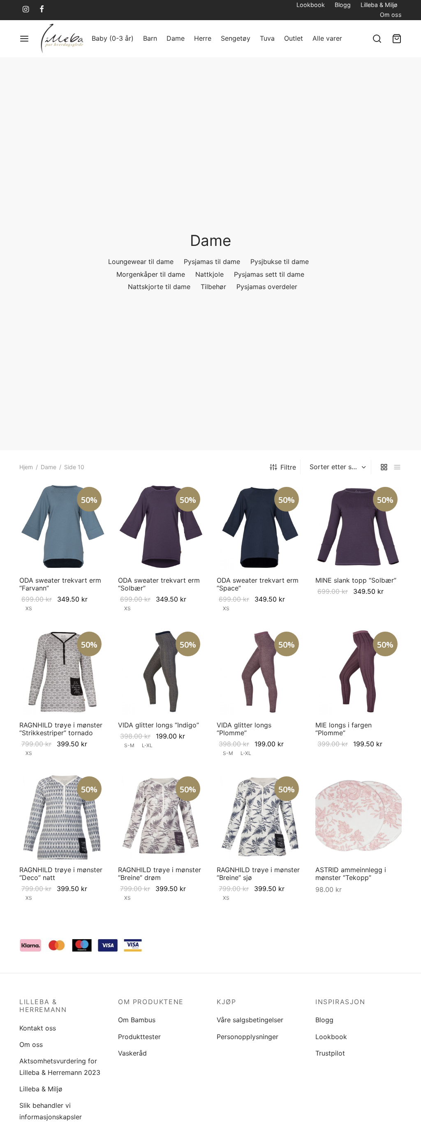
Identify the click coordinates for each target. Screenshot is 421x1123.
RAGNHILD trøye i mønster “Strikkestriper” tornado (60, 729)
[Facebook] (41, 9)
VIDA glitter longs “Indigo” (158, 725)
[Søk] (377, 39)
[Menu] (24, 38)
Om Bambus (136, 1020)
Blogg (343, 4)
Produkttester (139, 1037)
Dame (176, 38)
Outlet (293, 38)
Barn (150, 38)
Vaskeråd (132, 1053)
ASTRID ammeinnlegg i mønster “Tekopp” (350, 874)
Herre (202, 38)
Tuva (267, 38)
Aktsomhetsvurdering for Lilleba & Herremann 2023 (59, 1066)
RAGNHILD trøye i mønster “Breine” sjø (258, 874)
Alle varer (327, 38)
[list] (397, 467)
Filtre (288, 467)
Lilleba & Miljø (379, 4)
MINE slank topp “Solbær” (355, 580)
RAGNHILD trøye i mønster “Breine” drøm (159, 874)
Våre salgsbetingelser (250, 1020)
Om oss (391, 14)
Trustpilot (330, 1053)
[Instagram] (25, 9)
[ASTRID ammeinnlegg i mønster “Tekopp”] (358, 816)
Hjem (26, 466)
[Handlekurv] (397, 39)
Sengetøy (235, 38)
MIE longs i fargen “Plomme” (343, 729)
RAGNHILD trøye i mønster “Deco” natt (60, 874)
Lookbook (310, 4)
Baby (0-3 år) (113, 38)
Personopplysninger (247, 1037)
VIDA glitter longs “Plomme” (244, 729)
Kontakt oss (37, 1028)
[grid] (384, 467)
